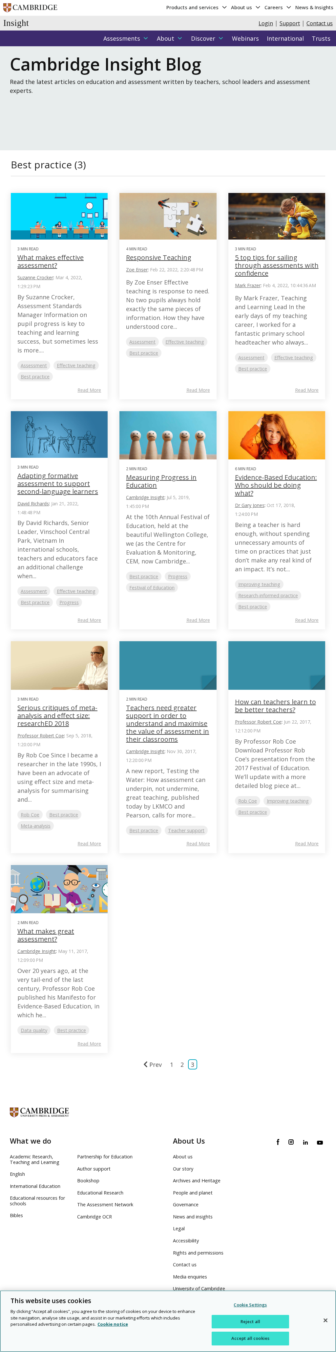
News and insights (193, 1217)
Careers (274, 7)
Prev (155, 1064)
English (17, 1174)
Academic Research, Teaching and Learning (34, 1159)
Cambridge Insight (145, 497)
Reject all (250, 1321)
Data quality (34, 1030)
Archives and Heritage (196, 1180)
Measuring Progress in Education (161, 481)
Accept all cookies (250, 1338)
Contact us (319, 23)
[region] (168, 1321)
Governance (186, 1204)
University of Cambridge (199, 1288)
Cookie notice (112, 1324)
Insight (16, 23)
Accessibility (186, 1240)
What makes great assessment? (45, 935)
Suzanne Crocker (35, 277)
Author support (94, 1169)
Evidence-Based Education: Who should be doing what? (276, 485)
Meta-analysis (36, 826)
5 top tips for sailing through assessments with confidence (277, 265)
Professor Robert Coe (40, 735)
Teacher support (186, 830)
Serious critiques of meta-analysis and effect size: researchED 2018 (57, 715)
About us (242, 7)
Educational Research (100, 1193)
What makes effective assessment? (50, 261)
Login (266, 23)
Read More (89, 390)
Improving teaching (259, 584)
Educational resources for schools (37, 1201)
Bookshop (88, 1180)
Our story (183, 1169)
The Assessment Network (105, 1204)
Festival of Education (152, 587)
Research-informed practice (268, 595)
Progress (69, 602)
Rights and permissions (198, 1253)
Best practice (35, 376)
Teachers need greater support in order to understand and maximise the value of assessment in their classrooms (167, 723)
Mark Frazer (248, 285)
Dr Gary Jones (249, 505)
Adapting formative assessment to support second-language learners (57, 483)
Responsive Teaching (158, 257)
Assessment (34, 365)
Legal (179, 1228)
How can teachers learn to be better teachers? (275, 705)
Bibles (16, 1215)
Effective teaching (76, 365)
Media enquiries (190, 1277)
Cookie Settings (250, 1305)
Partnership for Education (105, 1156)
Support (290, 23)
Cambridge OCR (94, 1217)
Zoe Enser (137, 269)
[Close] (325, 1320)
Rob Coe (30, 815)
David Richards (33, 503)
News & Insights (314, 7)
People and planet (193, 1193)
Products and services (193, 7)
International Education (35, 1186)
